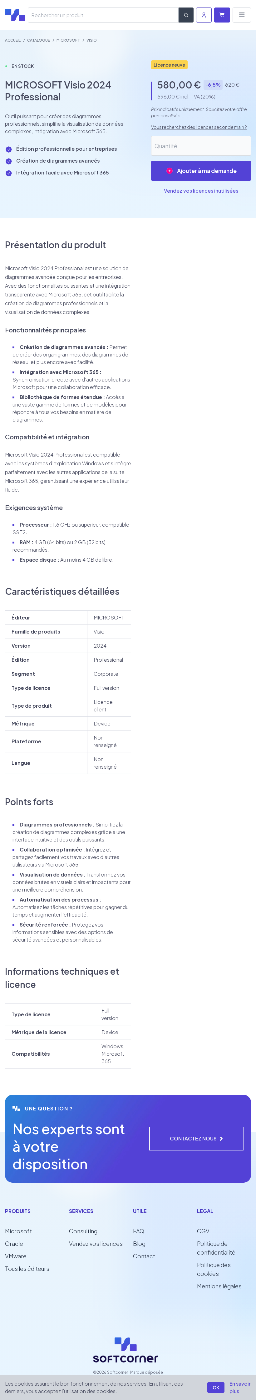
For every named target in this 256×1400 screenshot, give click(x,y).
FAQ (138, 1231)
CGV (203, 1231)
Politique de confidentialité (216, 1248)
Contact (144, 1256)
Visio (91, 40)
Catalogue (38, 40)
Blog (139, 1243)
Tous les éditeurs (27, 1268)
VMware (16, 1256)
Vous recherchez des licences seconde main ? (199, 127)
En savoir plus (240, 1387)
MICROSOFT (68, 40)
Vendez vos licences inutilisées (201, 190)
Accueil (13, 40)
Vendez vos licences (96, 1243)
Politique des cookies (214, 1269)
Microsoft (18, 1231)
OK (216, 1387)
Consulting (83, 1231)
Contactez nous (193, 1138)
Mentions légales (219, 1286)
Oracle (14, 1243)
